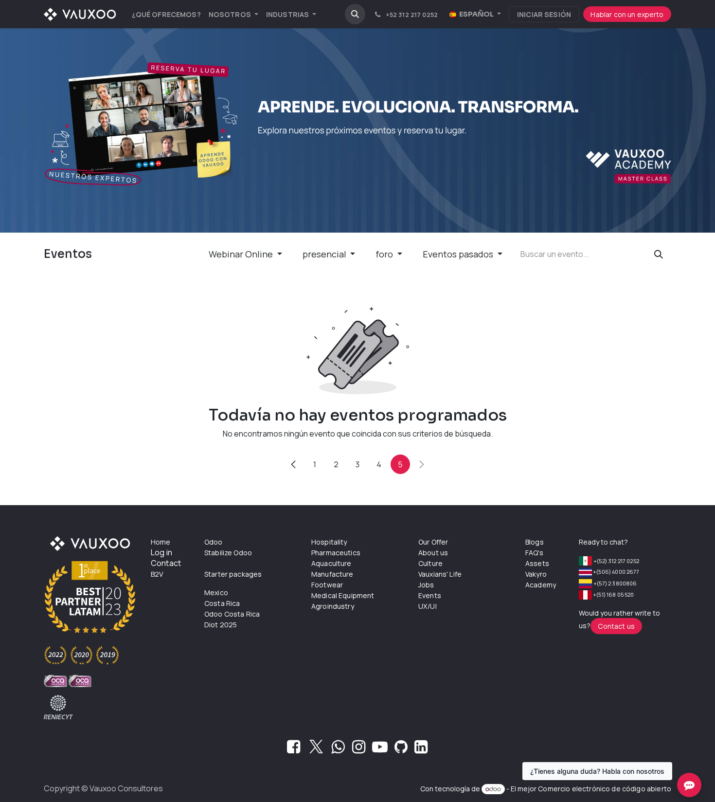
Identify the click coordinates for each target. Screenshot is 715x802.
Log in (161, 552)
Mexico (216, 592)
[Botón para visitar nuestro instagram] (358, 749)
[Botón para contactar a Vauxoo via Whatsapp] (337, 749)
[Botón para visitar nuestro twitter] (316, 749)
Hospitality (329, 542)
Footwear (327, 584)
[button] (355, 14)
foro (385, 254)
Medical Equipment (343, 595)
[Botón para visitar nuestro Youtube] (380, 749)
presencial (325, 254)
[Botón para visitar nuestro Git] (401, 749)
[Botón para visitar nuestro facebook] (293, 749)
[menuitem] (166, 14)
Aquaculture (331, 563)
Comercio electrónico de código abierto (604, 788)
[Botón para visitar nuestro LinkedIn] (421, 749)
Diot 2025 (220, 624)
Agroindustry (332, 606)
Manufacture (332, 574)
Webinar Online (242, 254)
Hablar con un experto (626, 14)
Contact (166, 563)
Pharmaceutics (335, 552)
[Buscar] (658, 254)
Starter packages (233, 574)
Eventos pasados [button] (459, 254)
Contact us (616, 626)
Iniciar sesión (544, 14)
